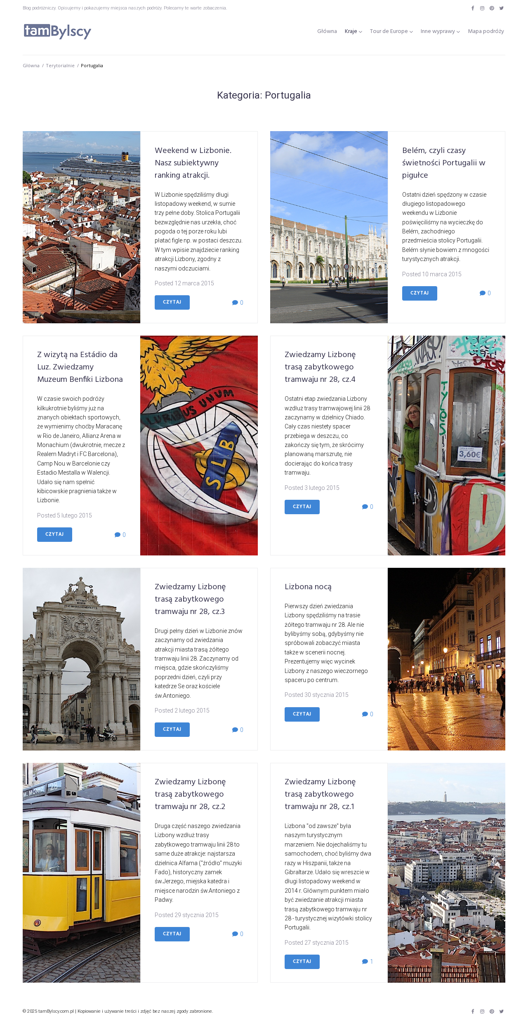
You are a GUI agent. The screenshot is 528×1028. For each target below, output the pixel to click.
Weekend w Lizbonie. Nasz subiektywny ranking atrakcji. (193, 163)
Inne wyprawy (438, 32)
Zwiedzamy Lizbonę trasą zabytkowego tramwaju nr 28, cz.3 (190, 600)
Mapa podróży (486, 32)
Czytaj (172, 302)
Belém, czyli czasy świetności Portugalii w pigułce (444, 163)
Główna (327, 32)
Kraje (351, 32)
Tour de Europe (389, 32)
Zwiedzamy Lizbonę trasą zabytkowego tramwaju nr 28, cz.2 (190, 795)
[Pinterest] (492, 8)
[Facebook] (473, 8)
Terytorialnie (60, 65)
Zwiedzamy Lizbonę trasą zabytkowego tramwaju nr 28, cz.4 (320, 367)
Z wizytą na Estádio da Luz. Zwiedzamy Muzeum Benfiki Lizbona (80, 367)
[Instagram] (482, 8)
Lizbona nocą (308, 587)
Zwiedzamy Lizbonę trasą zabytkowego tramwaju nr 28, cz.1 (320, 795)
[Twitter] (501, 8)
